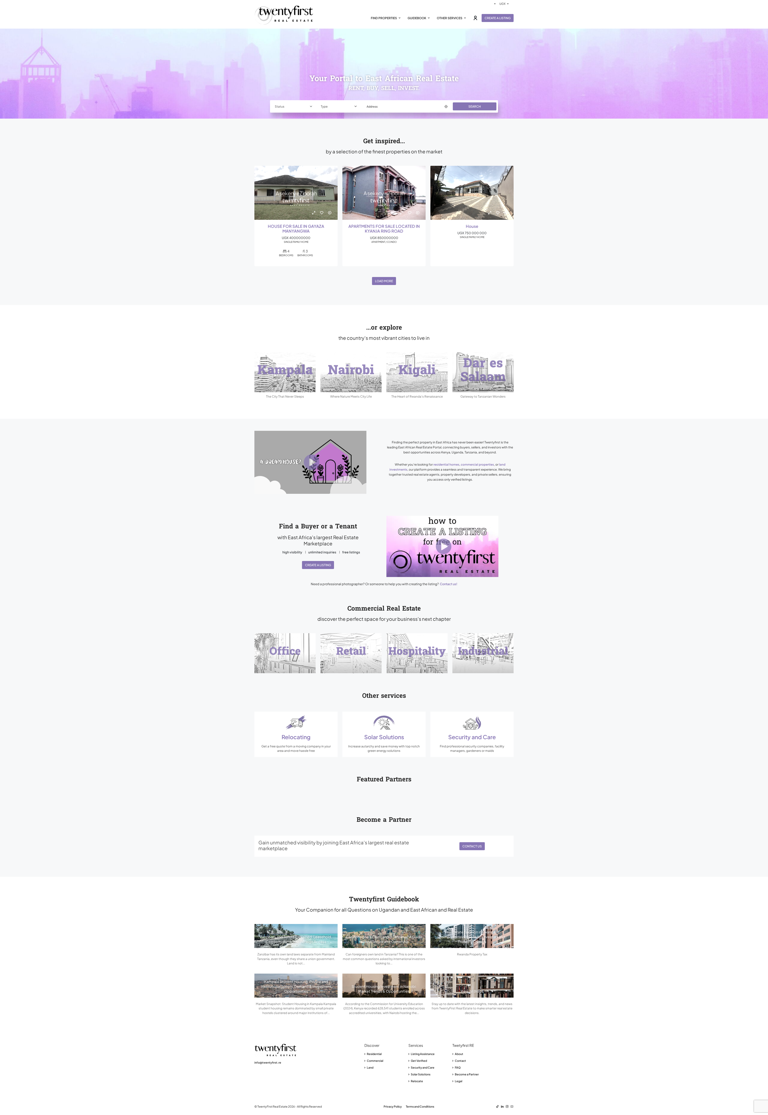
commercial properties (477, 464)
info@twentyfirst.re (267, 1062)
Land (369, 1067)
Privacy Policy (393, 1106)
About (458, 1054)
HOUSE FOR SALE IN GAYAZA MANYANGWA (296, 228)
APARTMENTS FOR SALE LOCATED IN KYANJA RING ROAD (384, 228)
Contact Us (472, 846)
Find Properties (384, 18)
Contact (460, 1060)
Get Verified (418, 1060)
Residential (374, 1054)
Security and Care (422, 1067)
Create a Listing (498, 18)
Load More (384, 281)
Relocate (416, 1081)
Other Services (449, 18)
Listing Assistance (422, 1054)
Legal (458, 1081)
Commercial (374, 1060)
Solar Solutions (420, 1074)
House (472, 226)
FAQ (457, 1067)
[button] (318, 462)
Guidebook (417, 18)
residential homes (446, 464)
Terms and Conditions (420, 1106)
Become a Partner (466, 1074)
